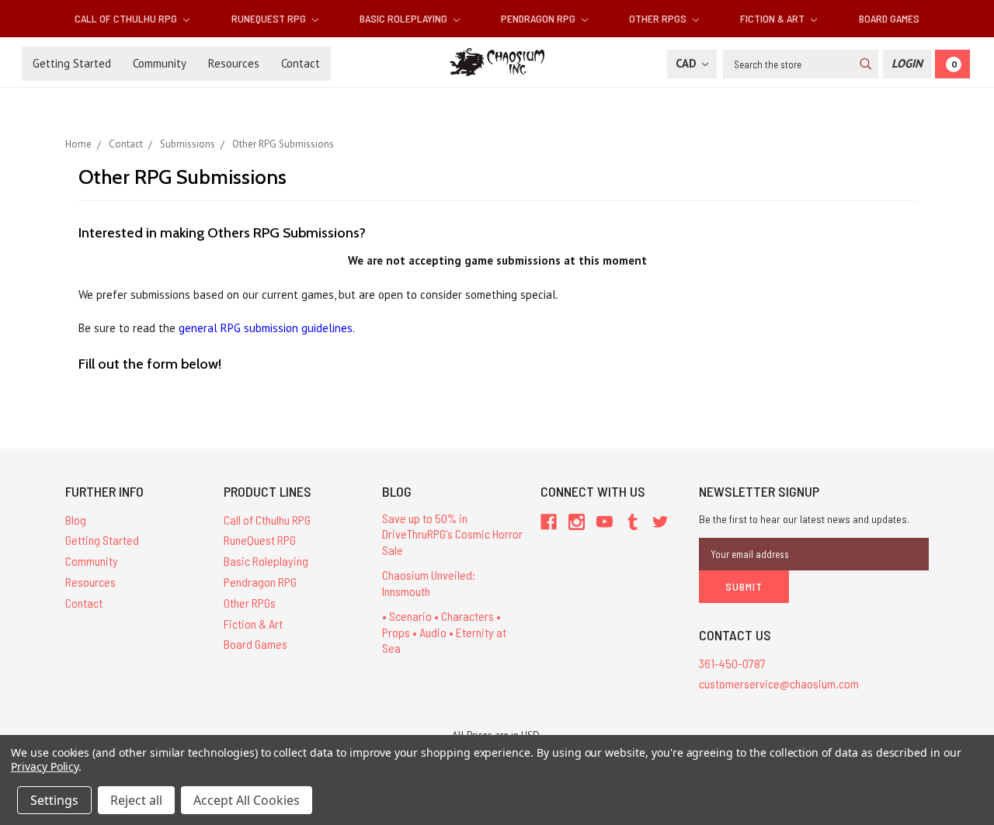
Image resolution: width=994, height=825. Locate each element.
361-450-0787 (732, 663)
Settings (54, 800)
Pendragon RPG (539, 18)
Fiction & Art (773, 18)
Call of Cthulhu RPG (127, 18)
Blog (75, 519)
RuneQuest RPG (269, 18)
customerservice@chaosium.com (779, 683)
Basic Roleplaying (405, 18)
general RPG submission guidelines (266, 328)
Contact (300, 63)
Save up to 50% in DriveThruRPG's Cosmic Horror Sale (452, 534)
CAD (688, 63)
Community (159, 63)
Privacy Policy (44, 766)
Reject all (136, 800)
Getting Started (72, 63)
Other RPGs (659, 18)
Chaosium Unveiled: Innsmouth (428, 582)
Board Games (889, 18)
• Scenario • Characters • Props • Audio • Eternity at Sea (444, 632)
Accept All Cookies (246, 800)
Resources (233, 63)
